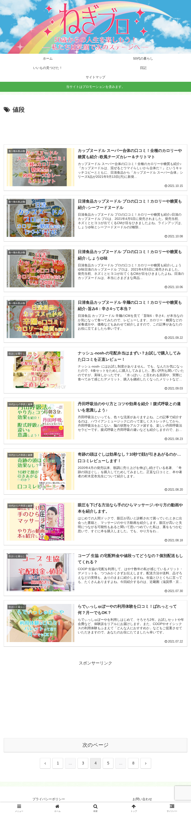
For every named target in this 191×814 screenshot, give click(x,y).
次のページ (95, 745)
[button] (177, 671)
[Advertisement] (95, 128)
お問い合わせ (142, 799)
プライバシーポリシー (48, 799)
